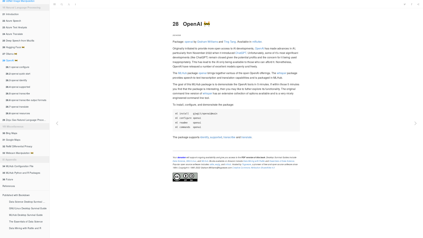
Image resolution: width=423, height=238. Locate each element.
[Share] (418, 4)
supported (216, 137)
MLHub (182, 73)
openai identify (16, 80)
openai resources (18, 113)
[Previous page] (57, 123)
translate (246, 137)
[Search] (61, 4)
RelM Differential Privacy (17, 146)
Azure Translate (12, 34)
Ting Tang (230, 41)
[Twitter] (404, 4)
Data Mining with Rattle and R (25, 228)
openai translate (17, 106)
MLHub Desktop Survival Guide (26, 215)
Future (7, 179)
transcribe (229, 137)
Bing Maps (9, 133)
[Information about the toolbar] (75, 4)
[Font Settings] (68, 4)
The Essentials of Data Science (26, 221)
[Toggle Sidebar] (54, 4)
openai (189, 41)
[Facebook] (411, 4)
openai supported (18, 86)
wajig (217, 164)
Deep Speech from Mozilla (18, 40)
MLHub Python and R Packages (21, 172)
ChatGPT (240, 53)
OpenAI (259, 48)
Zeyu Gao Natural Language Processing (25, 119)
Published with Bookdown (16, 195)
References (8, 186)
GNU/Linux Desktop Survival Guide (28, 208)
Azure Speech (11, 20)
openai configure (17, 67)
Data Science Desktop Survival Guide (29, 201)
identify (204, 137)
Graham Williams (207, 41)
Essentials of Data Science (281, 160)
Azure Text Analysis (14, 27)
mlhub (228, 164)
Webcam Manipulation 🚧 (17, 153)
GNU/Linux (191, 160)
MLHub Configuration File (17, 166)
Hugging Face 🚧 (13, 47)
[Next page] (415, 123)
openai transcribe (18, 93)
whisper (281, 73)
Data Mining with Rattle (254, 160)
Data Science (179, 160)
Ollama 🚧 (9, 53)
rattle (212, 164)
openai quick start (18, 73)
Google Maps (11, 139)
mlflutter (257, 41)
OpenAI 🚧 (10, 60)
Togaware (246, 164)
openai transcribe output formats (26, 100)
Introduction (10, 14)
